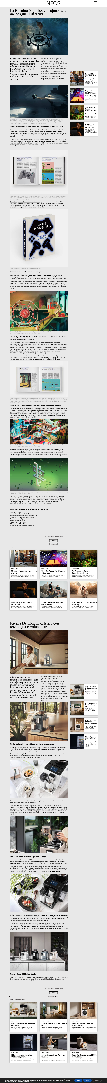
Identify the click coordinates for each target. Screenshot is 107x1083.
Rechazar (87, 1080)
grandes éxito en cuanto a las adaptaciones (39, 347)
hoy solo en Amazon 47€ (27, 517)
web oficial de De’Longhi (48, 979)
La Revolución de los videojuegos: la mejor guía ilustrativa (38, 12)
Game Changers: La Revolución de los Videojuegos (26, 202)
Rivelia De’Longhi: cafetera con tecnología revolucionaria (34, 625)
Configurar (96, 1080)
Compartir (53, 540)
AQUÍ (30, 1081)
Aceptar (78, 1080)
